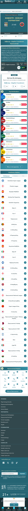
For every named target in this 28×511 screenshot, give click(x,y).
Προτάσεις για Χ (4, 422)
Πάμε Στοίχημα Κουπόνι (6, 402)
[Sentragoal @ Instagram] (12, 462)
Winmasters (9, 141)
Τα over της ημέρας (5, 419)
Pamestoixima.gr (10, 118)
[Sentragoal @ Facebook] (3, 462)
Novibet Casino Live (5, 448)
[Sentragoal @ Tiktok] (16, 462)
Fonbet (8, 126)
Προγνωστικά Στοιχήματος (7, 404)
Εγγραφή (22, 473)
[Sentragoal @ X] (7, 462)
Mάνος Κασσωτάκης (14, 48)
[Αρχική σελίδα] (0, 11)
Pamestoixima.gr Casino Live (7, 453)
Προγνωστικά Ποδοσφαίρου (7, 415)
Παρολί (2, 424)
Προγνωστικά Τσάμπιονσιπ (11, 15)
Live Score (3, 406)
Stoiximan (8, 94)
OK (14, 504)
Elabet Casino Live (5, 450)
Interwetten (9, 149)
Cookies (15, 502)
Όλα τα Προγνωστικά (13, 391)
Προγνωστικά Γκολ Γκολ (6, 417)
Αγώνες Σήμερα (4, 409)
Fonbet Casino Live (5, 455)
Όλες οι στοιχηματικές (13, 167)
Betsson (8, 157)
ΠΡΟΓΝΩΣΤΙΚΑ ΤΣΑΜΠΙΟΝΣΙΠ (7, 11)
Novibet (8, 102)
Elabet (7, 110)
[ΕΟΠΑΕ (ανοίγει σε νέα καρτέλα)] (17, 494)
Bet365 (8, 134)
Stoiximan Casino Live (6, 445)
